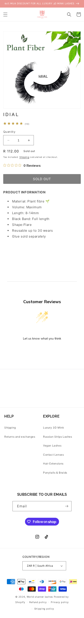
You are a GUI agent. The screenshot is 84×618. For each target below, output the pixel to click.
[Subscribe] (66, 506)
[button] (5, 14)
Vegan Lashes (52, 445)
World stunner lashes (40, 596)
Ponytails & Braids (55, 472)
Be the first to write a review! (42, 350)
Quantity (9, 131)
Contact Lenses (53, 454)
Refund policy (38, 602)
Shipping (24, 157)
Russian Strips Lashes (57, 436)
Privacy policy (60, 602)
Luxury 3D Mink (53, 427)
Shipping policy (44, 608)
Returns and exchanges (19, 436)
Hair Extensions (53, 463)
